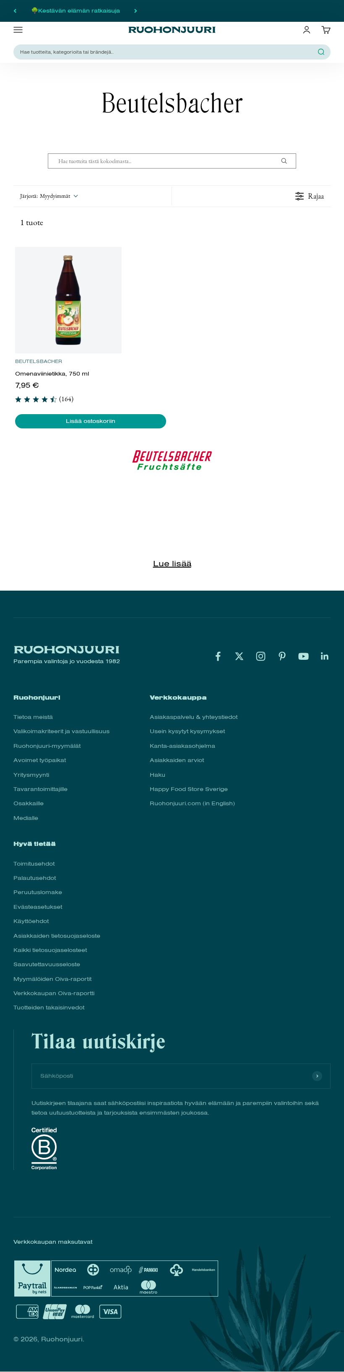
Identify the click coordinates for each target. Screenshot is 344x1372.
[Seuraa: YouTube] (303, 656)
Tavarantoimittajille (40, 789)
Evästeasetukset (37, 906)
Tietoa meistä (33, 717)
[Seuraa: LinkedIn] (325, 656)
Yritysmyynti (31, 774)
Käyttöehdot (31, 921)
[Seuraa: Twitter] (239, 656)
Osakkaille (28, 803)
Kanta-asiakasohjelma (182, 746)
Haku (157, 774)
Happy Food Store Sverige (189, 789)
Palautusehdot (34, 878)
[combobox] (167, 51)
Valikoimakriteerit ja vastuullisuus (61, 731)
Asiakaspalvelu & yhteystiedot (193, 717)
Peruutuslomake (37, 892)
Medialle (25, 818)
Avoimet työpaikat (39, 760)
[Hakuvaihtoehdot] (287, 161)
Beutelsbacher (38, 361)
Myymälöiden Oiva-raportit (52, 979)
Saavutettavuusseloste (46, 964)
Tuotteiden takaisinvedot (48, 1007)
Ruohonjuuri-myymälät (47, 746)
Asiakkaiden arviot (177, 760)
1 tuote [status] (31, 222)
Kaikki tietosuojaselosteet (50, 950)
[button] (48, 196)
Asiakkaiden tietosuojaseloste (56, 935)
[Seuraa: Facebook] (218, 656)
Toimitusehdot (34, 863)
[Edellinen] (14, 11)
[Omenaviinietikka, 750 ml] (68, 300)
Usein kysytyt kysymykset (187, 731)
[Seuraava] (135, 11)
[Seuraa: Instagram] (260, 656)
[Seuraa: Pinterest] (282, 656)
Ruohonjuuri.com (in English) (192, 803)
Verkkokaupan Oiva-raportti (53, 993)
